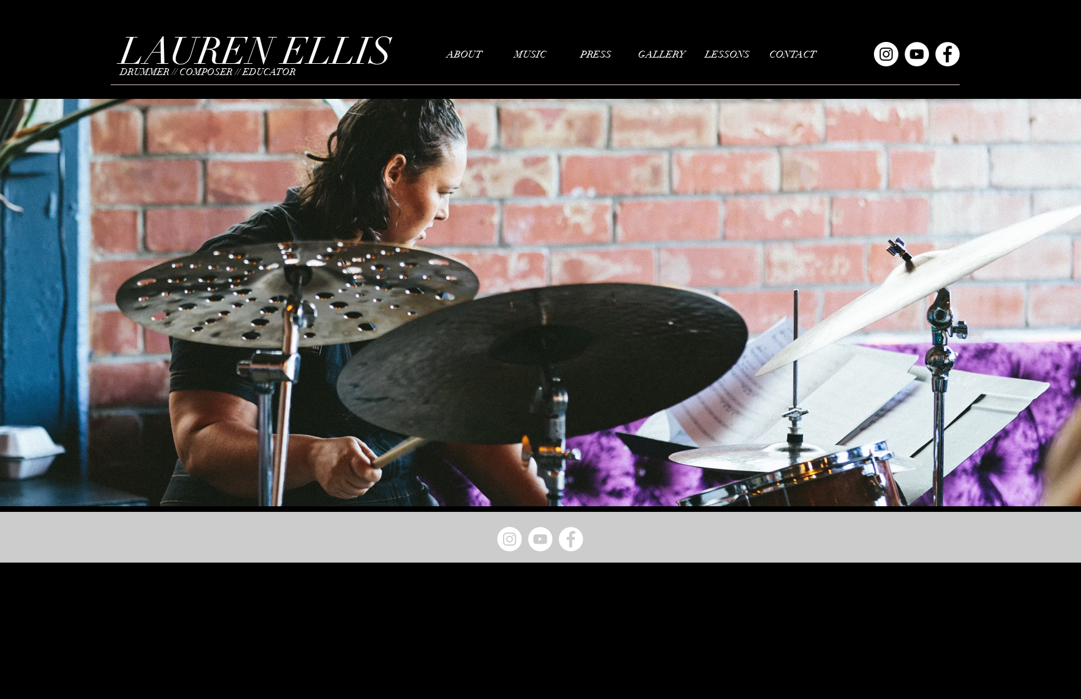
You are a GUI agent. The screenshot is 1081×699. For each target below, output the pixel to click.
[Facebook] (947, 54)
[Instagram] (886, 54)
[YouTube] (917, 54)
